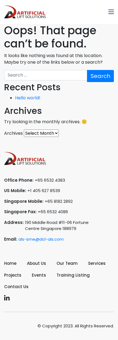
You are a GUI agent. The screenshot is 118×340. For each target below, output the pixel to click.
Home (10, 263)
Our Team (67, 263)
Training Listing (73, 275)
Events (39, 275)
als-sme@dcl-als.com (41, 239)
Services (97, 263)
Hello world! (27, 98)
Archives (13, 133)
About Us (36, 263)
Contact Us (16, 287)
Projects (12, 275)
